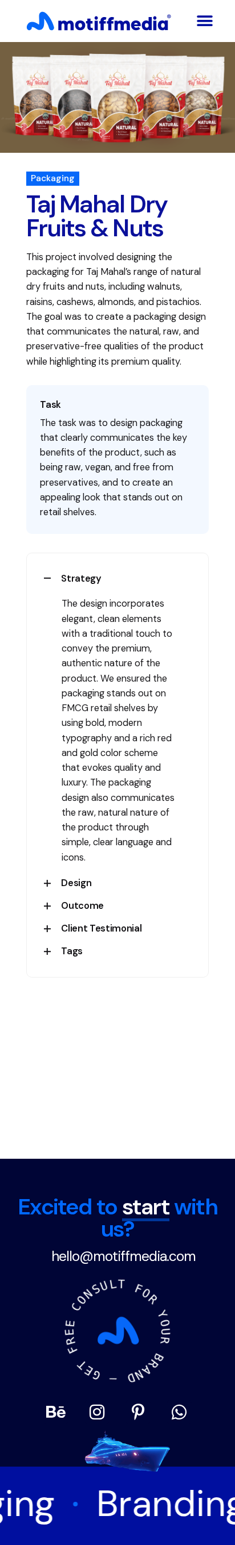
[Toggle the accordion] (47, 578)
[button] (205, 21)
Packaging (53, 178)
